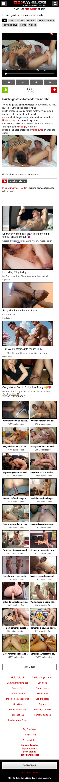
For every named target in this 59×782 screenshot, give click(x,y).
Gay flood (42, 683)
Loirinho (31, 20)
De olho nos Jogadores (17, 699)
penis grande (29, 751)
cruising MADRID (42, 709)
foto (29, 772)
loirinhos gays (10, 25)
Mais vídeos (29, 667)
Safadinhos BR (17, 693)
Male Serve (42, 693)
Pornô (23, 25)
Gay (11, 20)
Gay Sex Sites (29, 729)
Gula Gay (17, 704)
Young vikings (42, 688)
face (23, 772)
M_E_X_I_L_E (18, 677)
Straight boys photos (42, 677)
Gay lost (42, 704)
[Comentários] (36, 82)
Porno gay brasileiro (29, 755)
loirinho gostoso (46, 20)
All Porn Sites (29, 740)
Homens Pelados (29, 745)
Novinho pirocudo (11, 120)
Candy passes (42, 699)
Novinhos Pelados (17, 181)
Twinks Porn (29, 734)
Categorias (29, 765)
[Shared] (22, 82)
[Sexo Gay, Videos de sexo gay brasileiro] (29, 5)
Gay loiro (20, 20)
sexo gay (22, 126)
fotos (36, 772)
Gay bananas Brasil (17, 720)
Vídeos (32, 25)
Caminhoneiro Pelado (17, 683)
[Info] (8, 82)
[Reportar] (50, 82)
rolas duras (37, 130)
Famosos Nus (17, 715)
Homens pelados (42, 715)
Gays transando (29, 748)
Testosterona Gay (17, 709)
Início (4, 188)
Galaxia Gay (17, 688)
